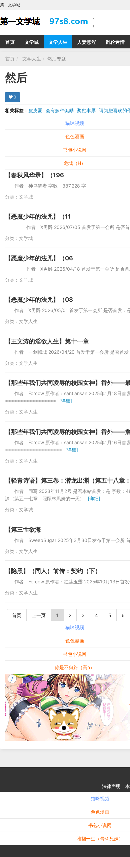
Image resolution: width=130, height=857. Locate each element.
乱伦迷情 (115, 42)
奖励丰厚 (86, 110)
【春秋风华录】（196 (34, 175)
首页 (10, 42)
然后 (52, 58)
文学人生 (58, 42)
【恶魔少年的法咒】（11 (38, 216)
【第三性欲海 (23, 529)
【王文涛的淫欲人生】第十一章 (47, 341)
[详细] (65, 400)
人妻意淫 (86, 42)
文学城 (32, 42)
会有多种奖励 (60, 110)
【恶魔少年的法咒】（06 (39, 258)
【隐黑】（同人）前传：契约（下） (53, 570)
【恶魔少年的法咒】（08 (39, 299)
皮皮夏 (35, 110)
